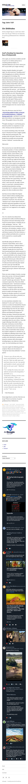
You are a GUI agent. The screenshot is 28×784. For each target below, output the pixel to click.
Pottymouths (5, 415)
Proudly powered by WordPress (14, 781)
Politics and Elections (10, 407)
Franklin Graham (10, 411)
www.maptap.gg (10, 471)
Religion (14, 408)
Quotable (18, 407)
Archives (4, 456)
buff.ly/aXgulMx (10, 592)
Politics (3, 407)
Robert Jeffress (16, 415)
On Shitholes (8, 28)
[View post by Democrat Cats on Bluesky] (14, 665)
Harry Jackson (17, 411)
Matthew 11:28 (5, 414)
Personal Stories (16, 414)
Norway (10, 414)
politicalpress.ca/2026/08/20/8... (14, 559)
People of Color (20, 405)
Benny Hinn (5, 410)
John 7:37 (23, 413)
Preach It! (10, 415)
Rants (10, 408)
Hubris (7, 405)
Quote (21, 407)
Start (5, 444)
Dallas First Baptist (12, 410)
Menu (23, 5)
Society (17, 408)
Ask (5, 446)
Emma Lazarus (20, 410)
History (3, 405)
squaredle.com (14, 496)
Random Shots (5, 408)
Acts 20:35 (23, 408)
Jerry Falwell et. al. (17, 413)
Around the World (20, 404)
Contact (6, 448)
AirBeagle (6, 404)
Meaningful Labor (13, 405)
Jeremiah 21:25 (9, 413)
